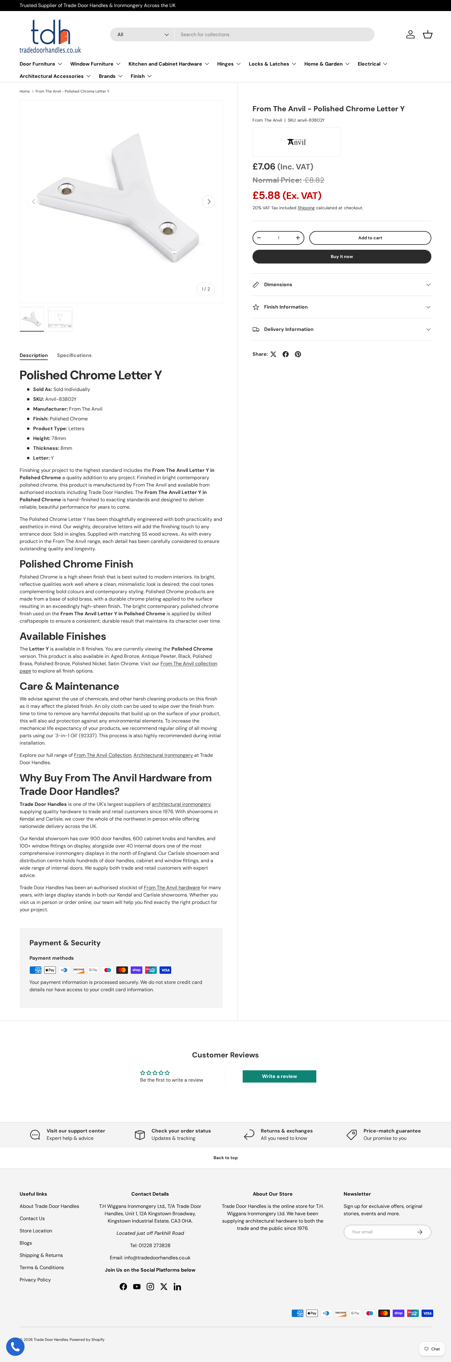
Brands (107, 76)
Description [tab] (34, 355)
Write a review (279, 1076)
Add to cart (370, 238)
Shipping (306, 208)
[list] (121, 202)
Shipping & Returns (41, 1255)
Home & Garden (323, 64)
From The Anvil (267, 120)
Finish (138, 76)
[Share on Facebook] (285, 354)
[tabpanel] (121, 640)
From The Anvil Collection (102, 755)
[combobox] (242, 34)
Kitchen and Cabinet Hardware (165, 64)
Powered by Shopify (87, 1339)
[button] (427, 34)
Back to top (226, 1157)
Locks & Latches (269, 64)
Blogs (26, 1243)
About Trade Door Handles (49, 1206)
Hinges (225, 64)
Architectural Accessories (52, 76)
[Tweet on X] (273, 354)
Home (25, 91)
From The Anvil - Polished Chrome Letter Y (72, 91)
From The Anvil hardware (172, 887)
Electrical (369, 64)
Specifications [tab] (74, 355)
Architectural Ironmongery (163, 755)
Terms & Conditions (42, 1267)
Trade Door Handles (51, 1339)
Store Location (36, 1230)
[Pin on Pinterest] (298, 354)
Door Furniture (37, 64)
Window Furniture (92, 64)
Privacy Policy (35, 1280)
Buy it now (342, 256)
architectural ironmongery (181, 804)
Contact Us (32, 1218)
